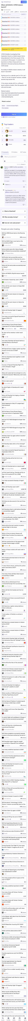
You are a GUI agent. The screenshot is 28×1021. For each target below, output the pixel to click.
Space (3, 105)
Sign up (24, 2)
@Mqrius (7, 192)
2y (7, 168)
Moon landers (5, 108)
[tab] (5, 152)
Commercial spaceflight (12, 105)
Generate (23, 101)
